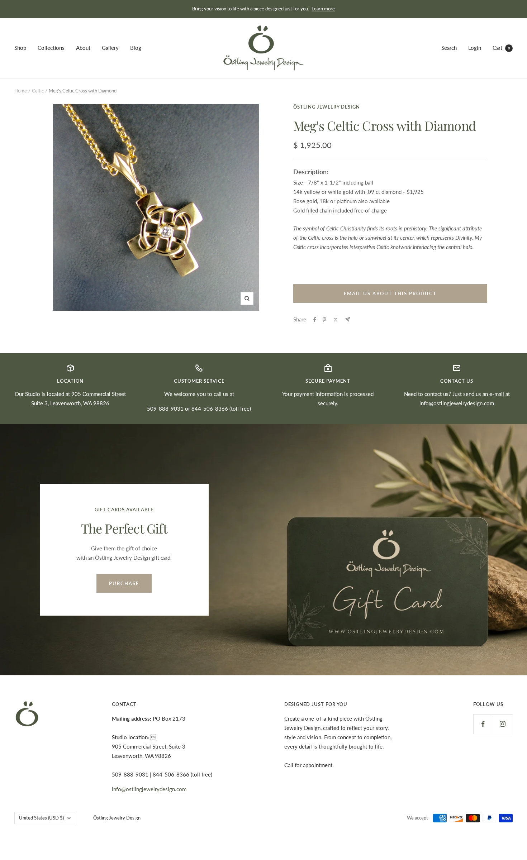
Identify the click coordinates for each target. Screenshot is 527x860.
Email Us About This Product (390, 293)
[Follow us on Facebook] (483, 724)
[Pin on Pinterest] (324, 319)
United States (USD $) (41, 818)
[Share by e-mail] (347, 319)
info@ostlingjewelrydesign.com (456, 403)
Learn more (323, 8)
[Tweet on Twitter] (336, 319)
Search (449, 47)
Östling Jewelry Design (326, 107)
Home (20, 91)
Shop (20, 47)
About (83, 47)
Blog (135, 47)
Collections (51, 47)
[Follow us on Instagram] (503, 724)
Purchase (124, 583)
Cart (501, 47)
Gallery (110, 47)
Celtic (38, 91)
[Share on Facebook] (314, 319)
